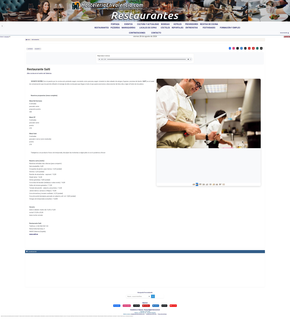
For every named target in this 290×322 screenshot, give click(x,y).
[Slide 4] (204, 184)
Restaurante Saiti (38, 69)
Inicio (28, 39)
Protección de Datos (162, 314)
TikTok (165, 305)
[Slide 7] (214, 184)
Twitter (137, 305)
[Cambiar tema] (2, 26)
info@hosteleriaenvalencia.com (138, 314)
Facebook (117, 305)
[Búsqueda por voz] (149, 296)
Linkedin (156, 305)
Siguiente (37, 48)
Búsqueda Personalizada (145, 292)
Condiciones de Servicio (151, 314)
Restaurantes (35, 39)
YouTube (174, 305)
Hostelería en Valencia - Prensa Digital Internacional (145, 310)
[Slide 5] (207, 184)
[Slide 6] (210, 184)
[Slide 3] (200, 184)
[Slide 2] (197, 184)
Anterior (30, 48)
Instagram (127, 305)
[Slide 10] (223, 184)
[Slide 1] (194, 184)
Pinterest (146, 305)
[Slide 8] (217, 184)
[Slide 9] (220, 184)
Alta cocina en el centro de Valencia (39, 73)
